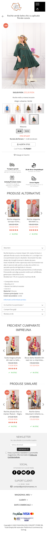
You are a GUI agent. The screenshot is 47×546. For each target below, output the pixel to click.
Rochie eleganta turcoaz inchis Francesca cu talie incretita (13, 220)
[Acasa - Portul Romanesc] (16, 6)
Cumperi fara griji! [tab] (10, 309)
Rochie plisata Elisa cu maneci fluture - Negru (12, 412)
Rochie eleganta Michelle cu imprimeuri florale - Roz (33, 220)
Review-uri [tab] (8, 314)
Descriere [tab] (7, 248)
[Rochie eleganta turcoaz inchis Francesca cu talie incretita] (13, 208)
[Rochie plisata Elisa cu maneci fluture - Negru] (12, 399)
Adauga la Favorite (23, 155)
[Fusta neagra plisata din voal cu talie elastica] (12, 345)
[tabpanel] (23, 56)
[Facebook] (14, 472)
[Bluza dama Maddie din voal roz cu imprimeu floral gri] (34, 345)
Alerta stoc (24, 144)
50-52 (27, 131)
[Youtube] (23, 472)
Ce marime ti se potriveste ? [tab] (14, 305)
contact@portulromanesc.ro (25, 486)
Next (43, 58)
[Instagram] (33, 472)
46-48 (19, 131)
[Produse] (38, 5)
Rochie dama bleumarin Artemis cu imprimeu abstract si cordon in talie (34, 412)
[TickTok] (28, 472)
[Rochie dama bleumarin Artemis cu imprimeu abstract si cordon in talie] (34, 399)
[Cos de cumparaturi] (37, 9)
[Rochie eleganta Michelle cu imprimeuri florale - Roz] (33, 208)
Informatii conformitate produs (15, 300)
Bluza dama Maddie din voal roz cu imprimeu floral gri (34, 359)
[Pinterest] (19, 472)
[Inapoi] (2, 16)
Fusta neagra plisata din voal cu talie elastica (12, 359)
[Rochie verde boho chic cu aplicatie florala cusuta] (23, 56)
